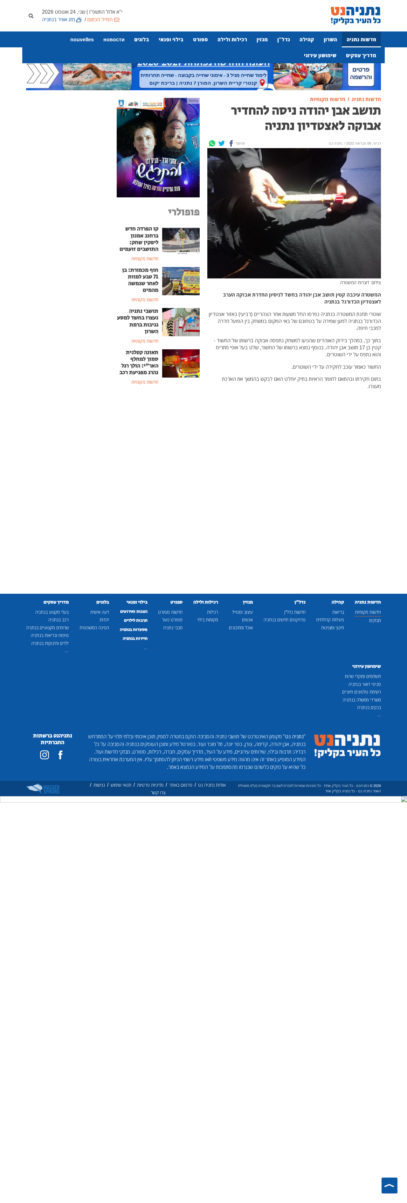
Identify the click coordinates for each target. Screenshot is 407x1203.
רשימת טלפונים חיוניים (361, 692)
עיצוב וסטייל (242, 612)
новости (114, 39)
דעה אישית (99, 612)
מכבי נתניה (173, 628)
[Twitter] (221, 143)
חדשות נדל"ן (295, 612)
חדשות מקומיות (368, 612)
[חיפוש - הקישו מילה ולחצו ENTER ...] (31, 16)
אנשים (247, 620)
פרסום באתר (180, 785)
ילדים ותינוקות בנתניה (50, 643)
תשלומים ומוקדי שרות (363, 676)
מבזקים (375, 620)
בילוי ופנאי (171, 39)
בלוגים (141, 39)
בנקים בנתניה (369, 707)
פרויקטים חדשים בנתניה (285, 620)
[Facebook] (231, 143)
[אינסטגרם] (44, 754)
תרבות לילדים (136, 620)
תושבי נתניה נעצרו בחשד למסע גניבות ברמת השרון (137, 321)
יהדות (104, 620)
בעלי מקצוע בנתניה (52, 612)
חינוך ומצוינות (332, 628)
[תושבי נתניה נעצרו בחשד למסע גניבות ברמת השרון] (181, 321)
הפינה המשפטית (94, 628)
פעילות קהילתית (330, 620)
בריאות (338, 612)
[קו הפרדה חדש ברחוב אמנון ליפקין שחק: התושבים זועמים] (181, 239)
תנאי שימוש (121, 785)
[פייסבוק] (60, 754)
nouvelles (82, 39)
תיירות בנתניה (135, 638)
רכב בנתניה (58, 620)
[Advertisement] (158, 494)
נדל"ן (283, 39)
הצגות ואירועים (134, 611)
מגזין (262, 39)
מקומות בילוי (207, 620)
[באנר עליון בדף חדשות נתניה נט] (203, 72)
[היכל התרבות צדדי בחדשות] (158, 147)
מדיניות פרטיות (150, 785)
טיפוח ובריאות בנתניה (50, 635)
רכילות (212, 612)
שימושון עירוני (320, 55)
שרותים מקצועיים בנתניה (47, 628)
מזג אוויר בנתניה (58, 19)
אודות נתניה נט (212, 785)
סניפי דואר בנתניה (364, 684)
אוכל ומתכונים (241, 628)
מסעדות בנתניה (134, 629)
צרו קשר (158, 792)
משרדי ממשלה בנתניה (362, 700)
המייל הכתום (100, 19)
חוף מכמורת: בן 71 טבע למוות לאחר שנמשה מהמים (140, 280)
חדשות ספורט (170, 612)
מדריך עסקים (361, 55)
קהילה (307, 39)
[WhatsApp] (212, 143)
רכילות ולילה (232, 39)
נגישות (99, 785)
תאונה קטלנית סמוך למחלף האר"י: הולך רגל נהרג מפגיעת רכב (139, 362)
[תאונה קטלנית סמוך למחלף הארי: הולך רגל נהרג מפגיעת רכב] (181, 362)
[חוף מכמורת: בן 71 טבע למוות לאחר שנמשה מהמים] (181, 280)
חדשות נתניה (361, 39)
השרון (330, 39)
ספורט (200, 39)
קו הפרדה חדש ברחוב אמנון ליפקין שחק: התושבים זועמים (139, 239)
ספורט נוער (172, 620)
